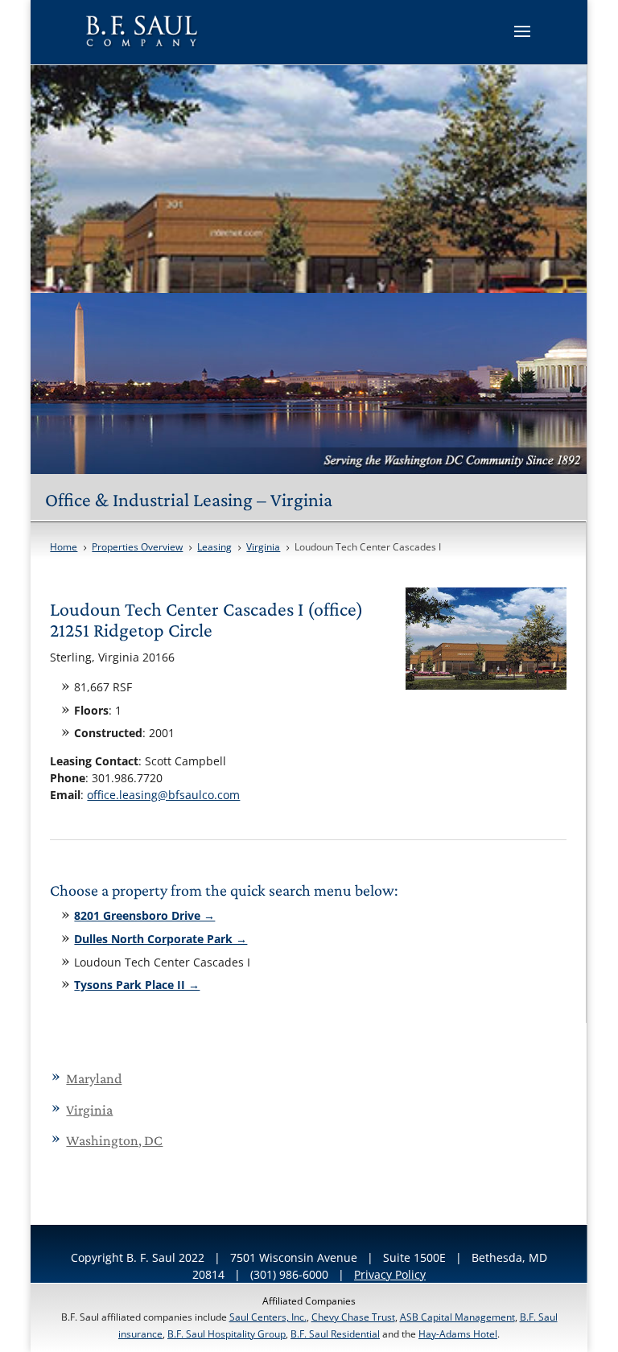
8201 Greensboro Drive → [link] (144, 915)
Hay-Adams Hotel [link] (457, 1334)
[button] (522, 41)
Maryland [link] (94, 1078)
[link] (142, 30)
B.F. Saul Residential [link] (335, 1334)
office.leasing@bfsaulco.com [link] (163, 794)
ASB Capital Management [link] (457, 1317)
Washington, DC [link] (114, 1140)
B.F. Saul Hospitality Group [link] (226, 1334)
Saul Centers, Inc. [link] (268, 1317)
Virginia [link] (89, 1110)
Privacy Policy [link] (390, 1274)
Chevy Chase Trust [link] (353, 1317)
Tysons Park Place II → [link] (137, 984)
